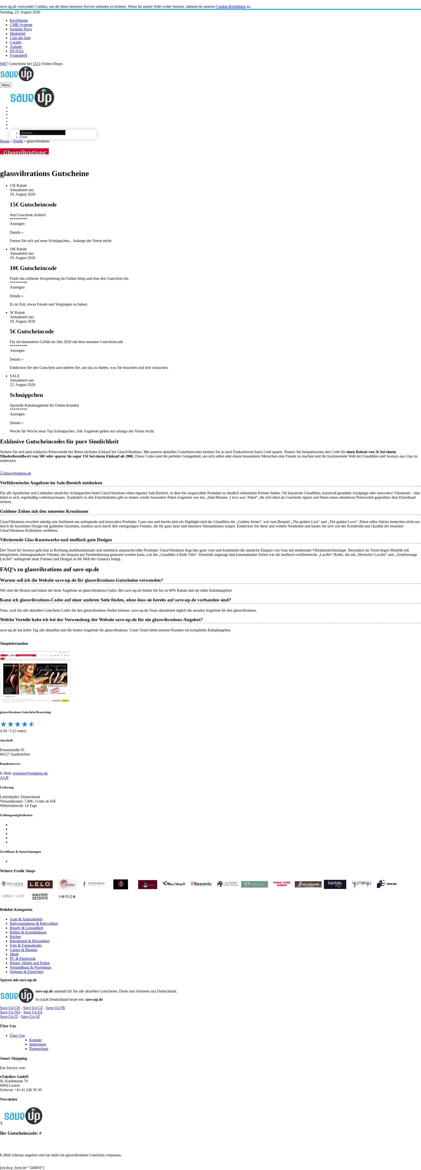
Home (5, 141)
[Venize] (67, 900)
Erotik (18, 141)
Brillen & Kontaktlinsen (28, 932)
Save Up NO (10, 1012)
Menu (6, 85)
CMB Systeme (21, 25)
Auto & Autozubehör (26, 919)
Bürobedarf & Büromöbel (29, 941)
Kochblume (19, 20)
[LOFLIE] (254, 888)
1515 (36, 64)
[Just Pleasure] (308, 888)
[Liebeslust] (13, 900)
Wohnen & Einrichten (26, 972)
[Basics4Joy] (120, 888)
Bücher (15, 937)
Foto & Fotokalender (26, 945)
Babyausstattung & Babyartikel (34, 923)
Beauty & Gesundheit (26, 928)
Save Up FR (55, 1008)
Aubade (16, 47)
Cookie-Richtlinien (231, 6)
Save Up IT (9, 1016)
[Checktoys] (388, 888)
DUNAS (17, 51)
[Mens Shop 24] (174, 888)
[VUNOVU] (361, 888)
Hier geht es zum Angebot (20, 1142)
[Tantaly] (335, 888)
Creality (16, 42)
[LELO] (40, 888)
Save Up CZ (33, 1008)
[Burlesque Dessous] (40, 900)
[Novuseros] (147, 888)
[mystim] (13, 888)
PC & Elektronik (23, 958)
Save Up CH (10, 1008)
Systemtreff (18, 55)
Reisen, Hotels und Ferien (30, 963)
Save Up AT (30, 1016)
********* (18, 219)
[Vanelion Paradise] (67, 888)
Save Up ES (32, 1012)
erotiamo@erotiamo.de (30, 773)
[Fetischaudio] (93, 888)
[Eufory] (227, 888)
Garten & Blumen (23, 950)
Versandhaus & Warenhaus (30, 967)
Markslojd (17, 33)
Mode (14, 954)
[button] (210, 2)
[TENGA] (281, 888)
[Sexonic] (201, 888)
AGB (4, 778)
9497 (4, 64)
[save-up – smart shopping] (23, 1123)
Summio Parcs (21, 29)
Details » (16, 232)
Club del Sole (20, 38)
